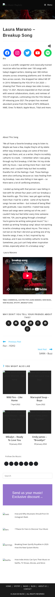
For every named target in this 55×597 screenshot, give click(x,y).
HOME (8, 586)
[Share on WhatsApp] (27, 329)
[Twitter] (27, 53)
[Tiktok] (36, 464)
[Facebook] (7, 53)
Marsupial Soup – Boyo (39, 399)
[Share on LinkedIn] (30, 323)
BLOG (33, 586)
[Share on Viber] (38, 323)
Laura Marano (35, 300)
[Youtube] (26, 464)
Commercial (12, 300)
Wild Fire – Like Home (14, 399)
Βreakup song (27, 303)
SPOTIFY (17, 586)
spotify (17, 303)
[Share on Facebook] (16, 323)
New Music (46, 300)
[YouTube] (37, 53)
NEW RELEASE (8, 303)
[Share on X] (8, 323)
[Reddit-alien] (31, 464)
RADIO (25, 586)
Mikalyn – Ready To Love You (14, 438)
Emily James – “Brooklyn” (39, 438)
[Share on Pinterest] (23, 323)
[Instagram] (17, 53)
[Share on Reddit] (45, 323)
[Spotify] (48, 53)
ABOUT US (42, 586)
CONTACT (27, 589)
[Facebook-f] (21, 464)
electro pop (23, 300)
